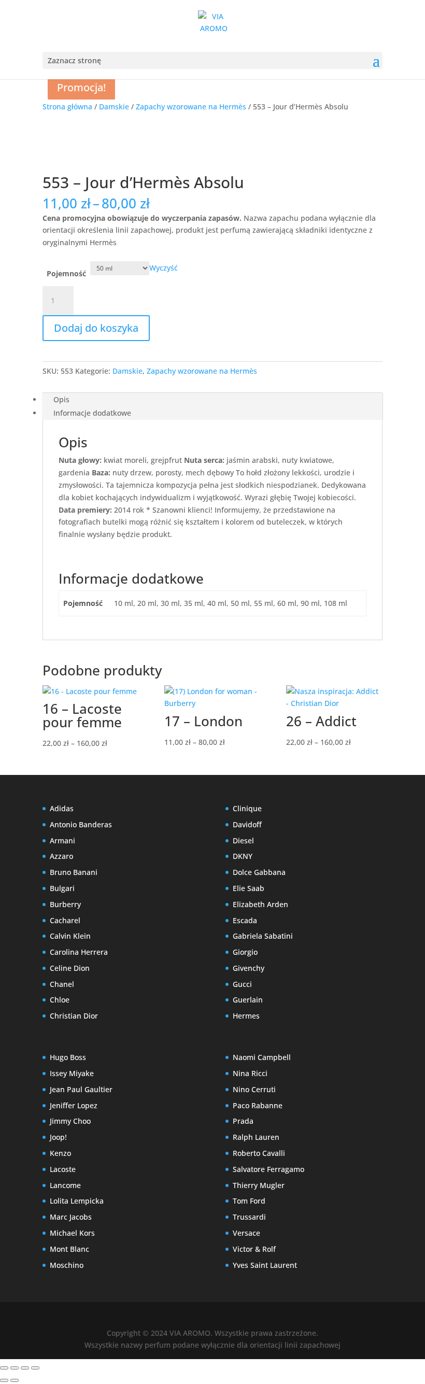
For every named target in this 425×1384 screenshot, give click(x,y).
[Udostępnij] (25, 1367)
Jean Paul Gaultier (81, 1089)
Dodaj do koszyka (96, 328)
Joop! (58, 1137)
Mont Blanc (69, 1249)
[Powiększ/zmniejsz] (4, 1367)
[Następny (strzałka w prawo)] (14, 1380)
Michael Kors (72, 1233)
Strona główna (67, 106)
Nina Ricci (250, 1073)
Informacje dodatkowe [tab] (92, 413)
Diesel (243, 840)
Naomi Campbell (262, 1057)
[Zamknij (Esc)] (35, 1367)
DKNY (242, 856)
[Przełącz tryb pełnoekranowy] (14, 1367)
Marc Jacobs (71, 1217)
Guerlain (248, 1000)
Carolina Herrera (79, 952)
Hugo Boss (68, 1057)
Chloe (59, 1000)
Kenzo (60, 1153)
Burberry (65, 904)
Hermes (246, 1016)
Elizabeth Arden (260, 904)
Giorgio (245, 952)
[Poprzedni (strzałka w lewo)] (4, 1380)
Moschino (66, 1265)
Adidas (62, 808)
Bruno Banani (73, 872)
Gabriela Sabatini (263, 936)
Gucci (242, 984)
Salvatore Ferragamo (268, 1169)
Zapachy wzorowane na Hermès (191, 106)
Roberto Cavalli (259, 1153)
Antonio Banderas (81, 824)
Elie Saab (248, 888)
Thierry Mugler (259, 1185)
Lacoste (63, 1169)
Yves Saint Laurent (265, 1265)
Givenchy (248, 968)
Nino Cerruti (254, 1089)
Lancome (65, 1185)
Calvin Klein (70, 936)
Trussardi (249, 1217)
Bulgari (62, 888)
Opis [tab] (61, 399)
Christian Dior (74, 1016)
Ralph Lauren (256, 1137)
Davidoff (247, 824)
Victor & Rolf (254, 1249)
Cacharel (65, 920)
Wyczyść (163, 268)
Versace (246, 1233)
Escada (245, 920)
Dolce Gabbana (259, 872)
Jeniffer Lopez (73, 1105)
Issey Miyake (72, 1073)
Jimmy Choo (70, 1121)
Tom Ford (249, 1201)
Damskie (114, 106)
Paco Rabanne (257, 1105)
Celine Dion (70, 968)
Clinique (247, 808)
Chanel (62, 984)
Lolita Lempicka (77, 1201)
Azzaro (61, 856)
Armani (62, 840)
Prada (243, 1121)
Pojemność (66, 273)
